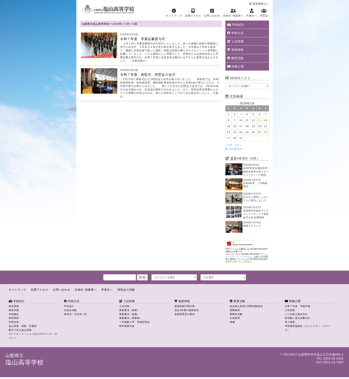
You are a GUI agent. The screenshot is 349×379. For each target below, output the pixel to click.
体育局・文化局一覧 (75, 314)
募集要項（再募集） (130, 318)
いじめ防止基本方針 (296, 314)
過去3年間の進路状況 (186, 310)
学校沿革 (14, 322)
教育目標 (14, 310)
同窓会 (264, 15)
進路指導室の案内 (184, 314)
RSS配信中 (235, 149)
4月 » (238, 145)
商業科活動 (236, 314)
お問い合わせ (212, 15)
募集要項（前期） (129, 310)
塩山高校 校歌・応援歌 (23, 326)
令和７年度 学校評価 (297, 306)
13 (259, 120)
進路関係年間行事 (184, 306)
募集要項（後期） (129, 314)
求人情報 (290, 322)
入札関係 (290, 310)
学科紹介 (69, 306)
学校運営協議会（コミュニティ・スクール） (308, 328)
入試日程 (124, 306)
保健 (232, 322)
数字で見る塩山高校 (20, 330)
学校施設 (14, 314)
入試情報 (237, 41)
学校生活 (237, 33)
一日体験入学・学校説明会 (134, 322)
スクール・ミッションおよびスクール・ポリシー (33, 335)
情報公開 (237, 66)
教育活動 (237, 58)
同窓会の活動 (126, 289)
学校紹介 (237, 24)
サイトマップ (174, 15)
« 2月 (228, 145)
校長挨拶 (14, 318)
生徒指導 (235, 318)
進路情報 (237, 49)
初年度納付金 (127, 326)
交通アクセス (193, 15)
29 (228, 138)
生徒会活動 (70, 310)
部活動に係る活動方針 (297, 318)
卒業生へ (251, 15)
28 (265, 132)
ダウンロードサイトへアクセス (246, 255)
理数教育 (235, 310)
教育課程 (14, 306)
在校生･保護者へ (233, 15)
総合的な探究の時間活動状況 (246, 306)
